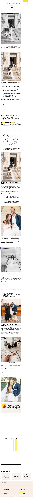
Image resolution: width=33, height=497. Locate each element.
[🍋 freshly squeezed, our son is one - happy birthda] (28, 485)
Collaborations (22, 493)
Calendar (25, 3)
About (9, 3)
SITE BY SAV (23, 496)
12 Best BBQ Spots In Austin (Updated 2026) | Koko (26, 477)
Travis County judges (8, 187)
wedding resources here (4, 89)
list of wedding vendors (17, 99)
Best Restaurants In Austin (6, 474)
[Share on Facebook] (4, 13)
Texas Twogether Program (9, 149)
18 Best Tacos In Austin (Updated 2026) (16, 477)
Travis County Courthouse (4, 186)
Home (7, 3)
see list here (19, 137)
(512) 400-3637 (6, 493)
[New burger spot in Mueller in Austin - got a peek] (20, 485)
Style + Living (21, 3)
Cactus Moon (7, 83)
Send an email (6, 492)
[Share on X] (10, 13)
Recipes (17, 3)
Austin (16, 474)
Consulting (21, 492)
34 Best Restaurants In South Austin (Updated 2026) (6, 477)
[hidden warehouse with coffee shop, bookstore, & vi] (12, 485)
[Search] (9, 6)
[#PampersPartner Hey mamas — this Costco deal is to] (4, 485)
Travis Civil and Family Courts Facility (10, 328)
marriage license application (8, 134)
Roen (14, 362)
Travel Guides (13, 3)
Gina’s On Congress (18, 365)
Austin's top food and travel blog (13, 406)
